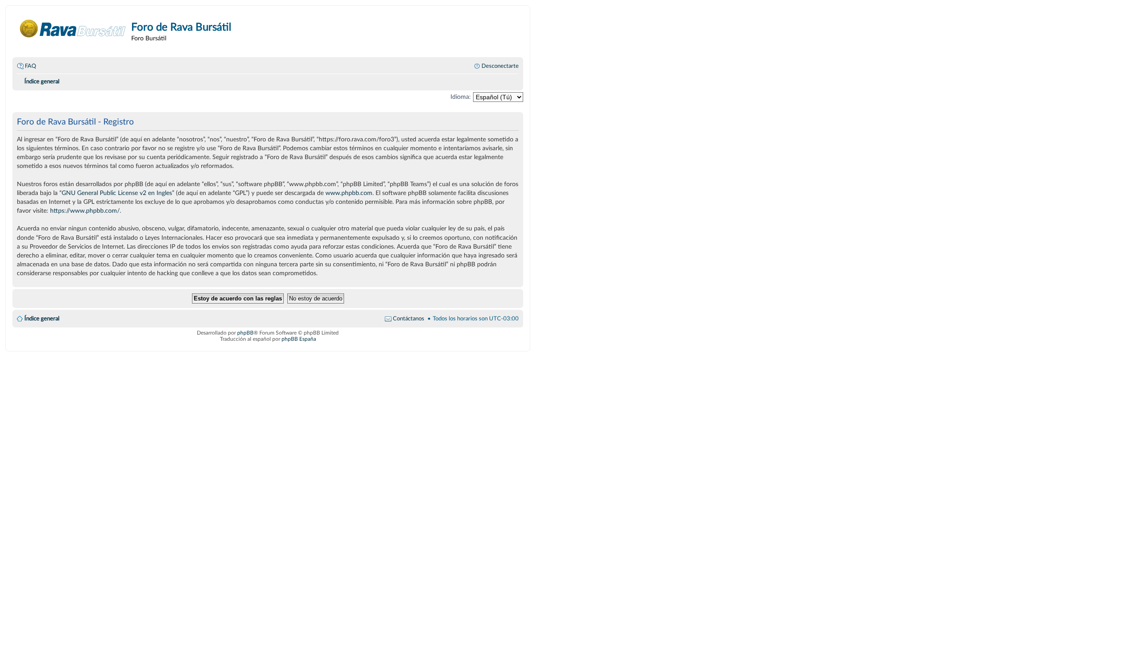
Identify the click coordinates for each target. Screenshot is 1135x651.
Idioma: (460, 97)
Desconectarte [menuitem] (500, 66)
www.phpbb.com (348, 193)
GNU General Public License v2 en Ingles (117, 193)
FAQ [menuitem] (30, 66)
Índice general (41, 319)
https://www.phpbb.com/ (85, 210)
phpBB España (299, 339)
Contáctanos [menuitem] (408, 319)
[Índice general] (73, 29)
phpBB (245, 332)
